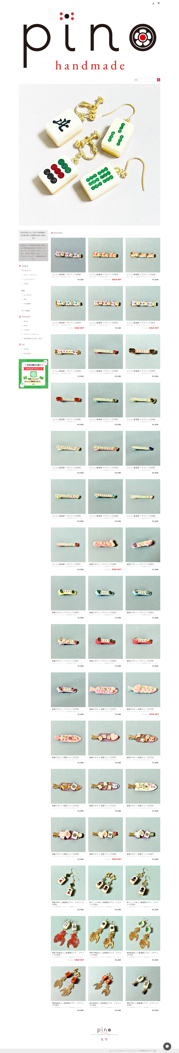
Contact (27, 330)
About (26, 321)
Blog (25, 325)
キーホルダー (28, 295)
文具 (25, 299)
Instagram (27, 353)
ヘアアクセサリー (29, 279)
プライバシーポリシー (31, 334)
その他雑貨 (27, 304)
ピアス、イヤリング (30, 275)
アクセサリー (26, 270)
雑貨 (23, 290)
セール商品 (25, 311)
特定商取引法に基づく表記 (33, 338)
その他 (26, 283)
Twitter (26, 349)
